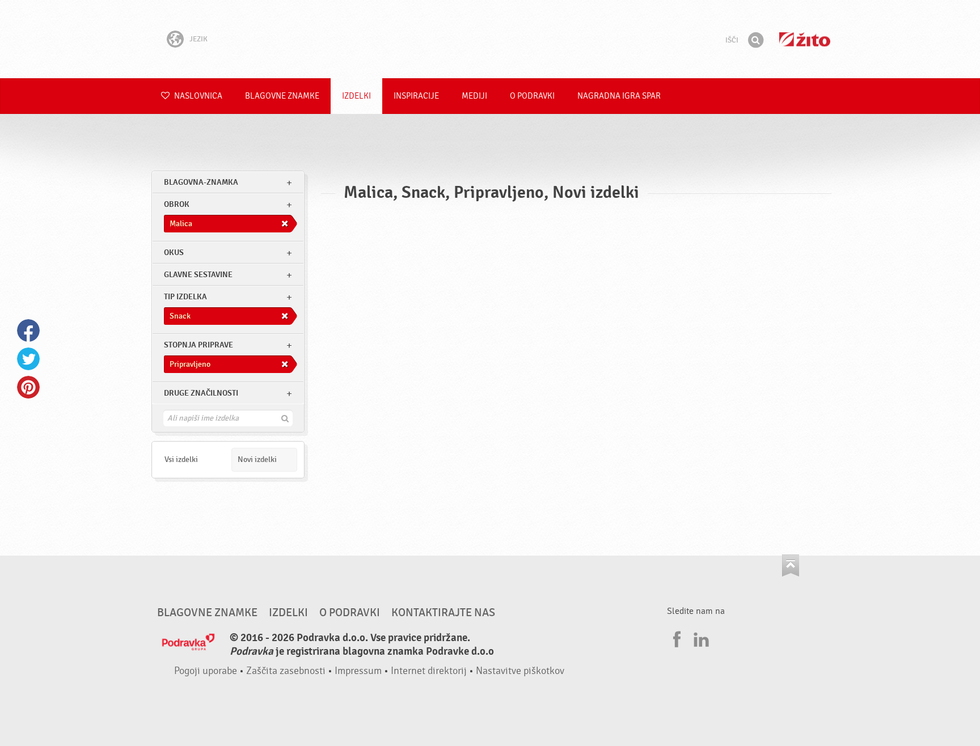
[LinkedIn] (699, 638)
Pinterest (28, 387)
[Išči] (755, 40)
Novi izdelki (257, 459)
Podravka (490, 39)
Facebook (28, 330)
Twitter (28, 358)
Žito (804, 39)
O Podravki (532, 96)
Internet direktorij (429, 671)
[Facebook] (675, 638)
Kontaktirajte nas (443, 613)
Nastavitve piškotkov (520, 671)
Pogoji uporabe (205, 671)
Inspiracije (416, 96)
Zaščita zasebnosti (286, 671)
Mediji (474, 96)
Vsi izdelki (181, 459)
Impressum (358, 671)
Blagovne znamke (282, 96)
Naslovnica (197, 96)
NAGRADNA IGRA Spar (619, 96)
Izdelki (356, 96)
